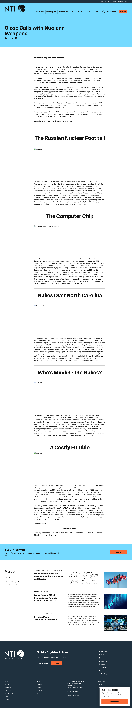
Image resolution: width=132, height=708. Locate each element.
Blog (125, 1)
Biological (51, 11)
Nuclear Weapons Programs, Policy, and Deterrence (15, 583)
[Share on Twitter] (6, 38)
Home (7, 682)
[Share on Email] (15, 38)
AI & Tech (63, 11)
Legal (100, 685)
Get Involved (76, 11)
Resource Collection (42, 570)
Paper (36, 592)
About (97, 11)
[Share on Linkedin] (12, 38)
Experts (107, 1)
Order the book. (40, 524)
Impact (88, 11)
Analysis (120, 1)
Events (114, 1)
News (102, 1)
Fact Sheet (9, 23)
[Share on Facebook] (9, 38)
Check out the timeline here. (45, 535)
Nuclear (40, 11)
